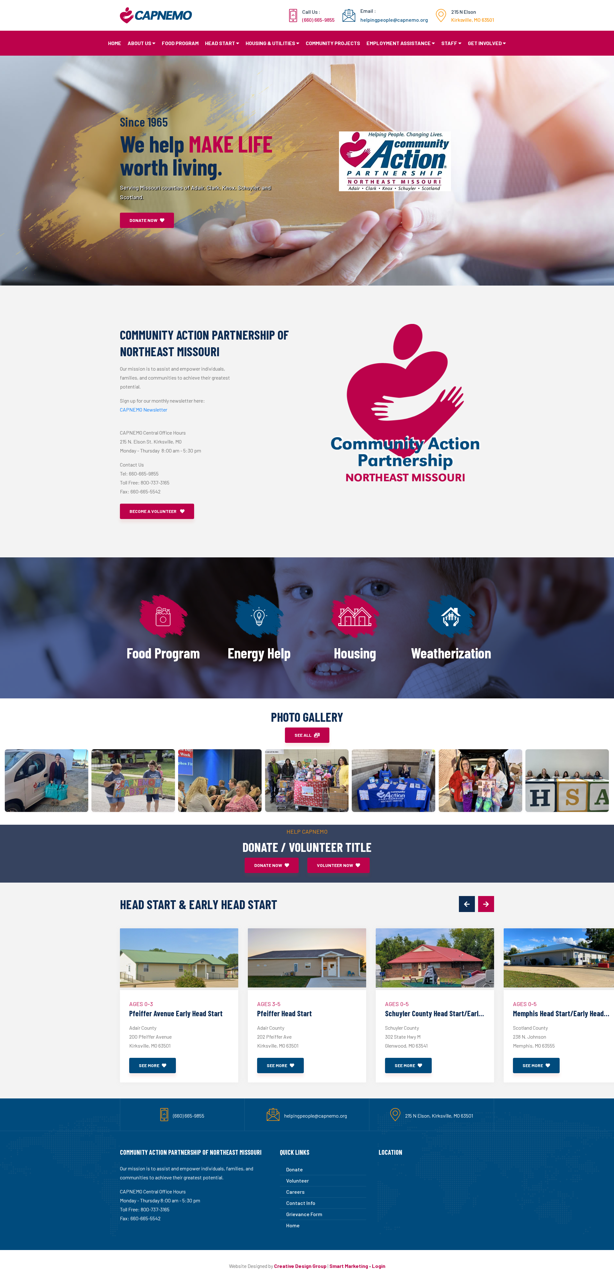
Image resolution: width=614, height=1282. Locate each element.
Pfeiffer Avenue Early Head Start (176, 1013)
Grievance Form (304, 1214)
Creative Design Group (300, 1266)
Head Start (220, 43)
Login (378, 1266)
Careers (295, 1192)
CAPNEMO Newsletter (143, 409)
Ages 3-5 (268, 1003)
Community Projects (333, 43)
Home (114, 43)
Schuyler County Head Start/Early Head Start (433, 1013)
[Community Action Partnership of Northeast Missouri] (46, 780)
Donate (294, 1169)
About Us (139, 43)
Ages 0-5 (397, 1003)
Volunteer (297, 1180)
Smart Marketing (348, 1266)
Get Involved (485, 43)
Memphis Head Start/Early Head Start (558, 1013)
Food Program (180, 43)
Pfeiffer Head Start (284, 1013)
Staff (449, 43)
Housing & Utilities (270, 43)
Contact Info (300, 1203)
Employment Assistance (398, 43)
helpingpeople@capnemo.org (315, 1116)
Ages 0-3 (141, 1003)
